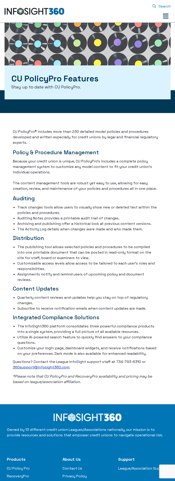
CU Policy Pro (18, 468)
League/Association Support (143, 468)
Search (164, 6)
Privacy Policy (75, 476)
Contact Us (72, 468)
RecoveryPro (18, 476)
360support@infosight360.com (41, 367)
